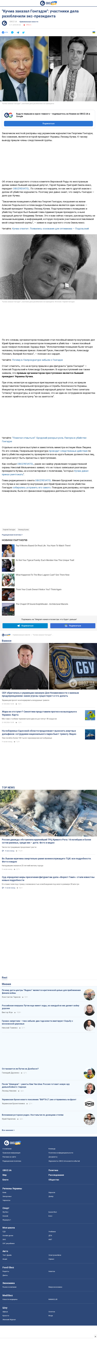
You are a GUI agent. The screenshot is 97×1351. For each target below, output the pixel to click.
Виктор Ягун (7, 1012)
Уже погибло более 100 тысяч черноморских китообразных (27, 738)
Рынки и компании (9, 1287)
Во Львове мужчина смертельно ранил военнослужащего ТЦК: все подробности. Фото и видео (46, 860)
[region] (48, 160)
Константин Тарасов (11, 997)
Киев (4, 1192)
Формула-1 (7, 1220)
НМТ (50, 1239)
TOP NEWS (8, 787)
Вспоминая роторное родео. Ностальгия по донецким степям (32, 1115)
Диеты (5, 1275)
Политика (53, 1170)
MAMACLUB (52, 1299)
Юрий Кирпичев (9, 1119)
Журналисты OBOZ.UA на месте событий (64, 1161)
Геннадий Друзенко (10, 1073)
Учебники (52, 1232)
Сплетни (51, 1312)
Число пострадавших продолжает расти (19, 847)
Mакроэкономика (55, 1287)
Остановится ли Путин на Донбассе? (20, 1069)
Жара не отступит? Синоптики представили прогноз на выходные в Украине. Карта (39, 713)
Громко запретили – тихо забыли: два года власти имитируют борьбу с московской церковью (37, 1022)
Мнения (6, 984)
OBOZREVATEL (21, 188)
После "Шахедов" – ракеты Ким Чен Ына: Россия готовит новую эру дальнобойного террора (36, 1085)
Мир (5, 1175)
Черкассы (6, 1200)
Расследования (56, 1175)
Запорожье (7, 1196)
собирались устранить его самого (32, 487)
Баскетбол (52, 1212)
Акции (5, 1259)
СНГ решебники (9, 1243)
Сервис (51, 1259)
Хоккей (5, 1216)
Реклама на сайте (9, 1157)
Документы (52, 1157)
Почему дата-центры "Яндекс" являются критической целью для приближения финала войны (41, 991)
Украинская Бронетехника (13, 1103)
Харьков (51, 1192)
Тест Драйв (7, 1255)
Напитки (51, 1271)
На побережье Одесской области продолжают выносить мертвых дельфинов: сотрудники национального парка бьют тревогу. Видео (39, 732)
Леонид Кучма (23, 530)
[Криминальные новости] (6, 636)
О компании (7, 1149)
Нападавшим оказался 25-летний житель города (22, 866)
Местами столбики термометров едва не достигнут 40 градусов (29, 719)
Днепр (50, 1196)
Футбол (5, 1212)
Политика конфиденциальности (60, 1153)
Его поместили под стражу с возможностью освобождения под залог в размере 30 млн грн (40, 884)
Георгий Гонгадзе (9, 530)
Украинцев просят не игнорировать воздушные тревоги (25, 700)
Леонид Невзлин (9, 1091)
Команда (51, 1149)
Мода (50, 1316)
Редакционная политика (11, 535)
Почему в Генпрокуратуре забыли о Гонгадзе (37, 359)
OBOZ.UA (13, 21)
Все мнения (7, 1130)
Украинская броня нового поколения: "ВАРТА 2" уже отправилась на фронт (39, 1099)
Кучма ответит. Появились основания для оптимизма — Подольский (50, 228)
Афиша (5, 1312)
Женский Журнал (9, 1319)
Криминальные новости (29, 22)
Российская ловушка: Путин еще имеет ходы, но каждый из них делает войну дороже (40, 1007)
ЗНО (4, 1239)
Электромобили (54, 1255)
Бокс (50, 1216)
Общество (53, 1180)
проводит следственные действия (68, 450)
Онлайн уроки (8, 1235)
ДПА (50, 1235)
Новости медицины (10, 1299)
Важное (6, 640)
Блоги (5, 1180)
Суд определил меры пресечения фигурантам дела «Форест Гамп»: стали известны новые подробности (48, 878)
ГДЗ (4, 1232)
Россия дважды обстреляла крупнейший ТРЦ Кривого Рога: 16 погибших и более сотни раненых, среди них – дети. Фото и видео (46, 841)
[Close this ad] (95, 1336)
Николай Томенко (10, 1028)
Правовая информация (11, 1153)
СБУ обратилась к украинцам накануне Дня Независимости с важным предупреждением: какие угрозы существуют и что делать (40, 694)
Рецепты (6, 1271)
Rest (4, 977)
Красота (6, 1316)
